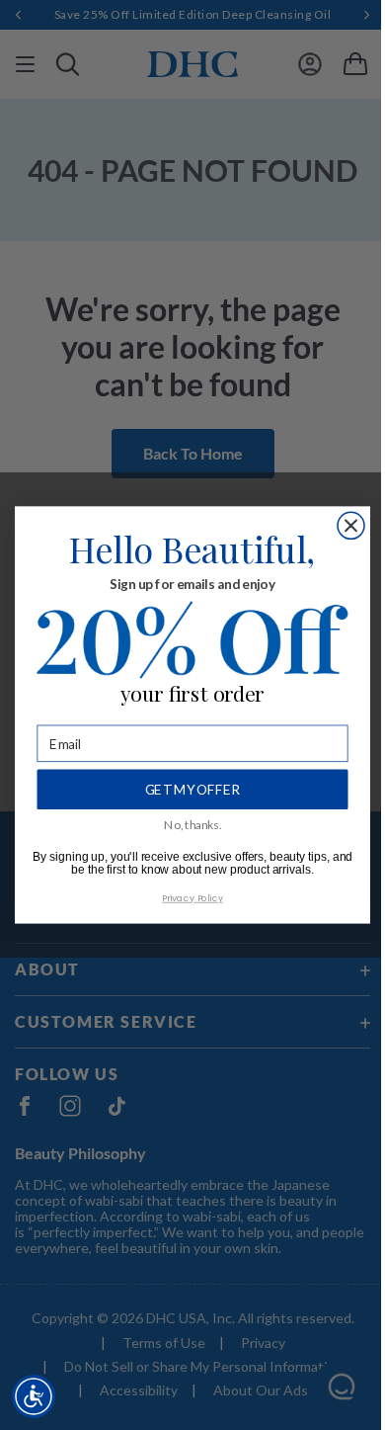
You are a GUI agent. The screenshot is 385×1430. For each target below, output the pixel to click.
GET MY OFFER (193, 790)
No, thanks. (192, 824)
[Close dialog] (351, 525)
